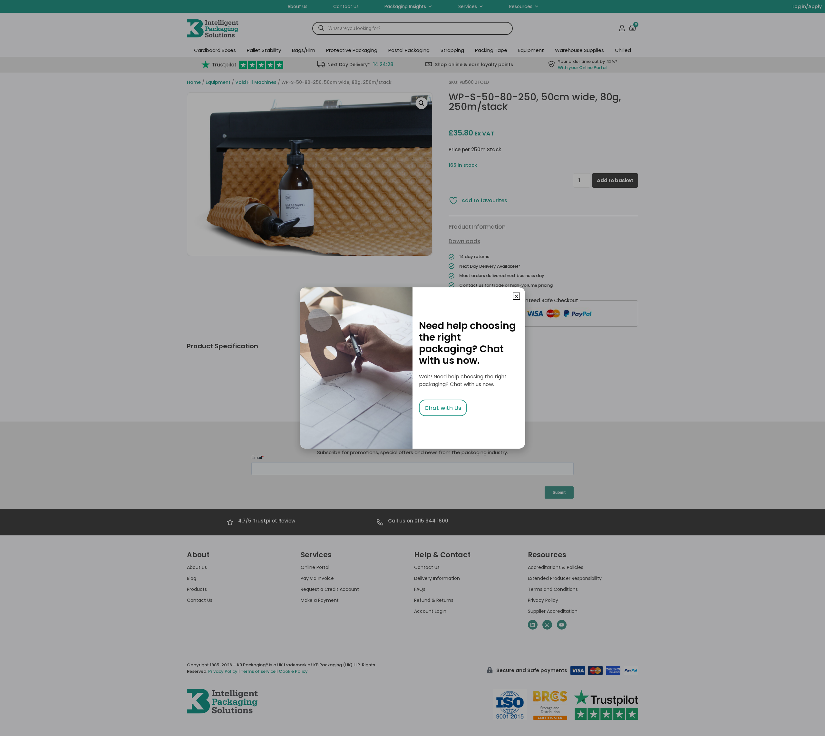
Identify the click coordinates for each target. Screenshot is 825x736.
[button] (516, 296)
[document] (412, 368)
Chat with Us (442, 408)
